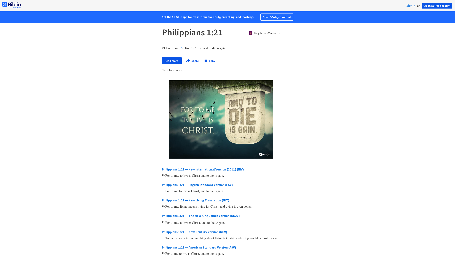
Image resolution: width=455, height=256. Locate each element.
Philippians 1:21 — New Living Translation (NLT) (195, 200)
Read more (172, 61)
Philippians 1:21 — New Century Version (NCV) (194, 232)
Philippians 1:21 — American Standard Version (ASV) (199, 247)
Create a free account (437, 5)
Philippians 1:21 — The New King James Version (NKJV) (201, 216)
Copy (211, 60)
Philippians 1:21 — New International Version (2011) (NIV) (203, 169)
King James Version (265, 33)
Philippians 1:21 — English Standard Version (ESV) (197, 185)
